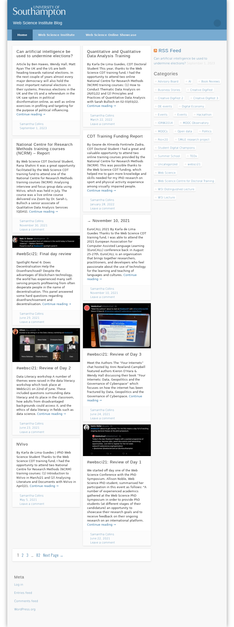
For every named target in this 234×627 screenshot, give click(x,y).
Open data (185, 131)
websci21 (194, 164)
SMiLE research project (194, 139)
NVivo (22, 444)
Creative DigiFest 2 (170, 98)
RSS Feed (170, 50)
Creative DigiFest (201, 90)
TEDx (193, 156)
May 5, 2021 (28, 499)
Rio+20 (163, 139)
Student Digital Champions (176, 147)
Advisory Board (168, 81)
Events (162, 114)
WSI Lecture (166, 197)
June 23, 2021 (30, 427)
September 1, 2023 (33, 128)
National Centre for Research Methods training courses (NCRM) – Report (44, 148)
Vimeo (207, 23)
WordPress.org (24, 609)
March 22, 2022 (101, 119)
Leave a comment (102, 124)
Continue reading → (30, 114)
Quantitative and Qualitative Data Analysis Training (114, 53)
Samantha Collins (31, 124)
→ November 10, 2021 (108, 221)
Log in (18, 584)
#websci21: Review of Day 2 (43, 368)
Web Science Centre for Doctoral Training (186, 181)
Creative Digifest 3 (205, 98)
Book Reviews (210, 81)
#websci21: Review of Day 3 (114, 354)
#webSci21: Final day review (43, 254)
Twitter (198, 23)
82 (38, 555)
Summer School (169, 156)
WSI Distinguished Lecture (176, 189)
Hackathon (204, 114)
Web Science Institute (56, 35)
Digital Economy (193, 106)
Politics (206, 131)
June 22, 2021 (100, 538)
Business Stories (169, 90)
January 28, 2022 (102, 204)
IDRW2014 (165, 122)
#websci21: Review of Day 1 (114, 462)
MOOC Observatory (196, 122)
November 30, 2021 (34, 225)
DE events (165, 106)
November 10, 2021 (104, 293)
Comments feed (26, 601)
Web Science (167, 172)
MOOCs (163, 131)
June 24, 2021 (100, 414)
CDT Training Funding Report (115, 136)
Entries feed (23, 593)
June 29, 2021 (30, 317)
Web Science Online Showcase (111, 35)
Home (22, 35)
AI (190, 81)
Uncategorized (168, 164)
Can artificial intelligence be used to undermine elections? (44, 53)
